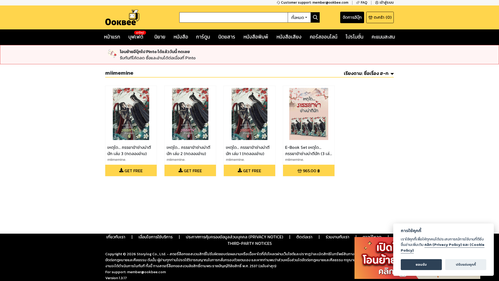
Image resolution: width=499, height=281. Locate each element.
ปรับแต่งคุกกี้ (466, 264)
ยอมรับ (421, 264)
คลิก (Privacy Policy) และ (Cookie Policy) (442, 247)
